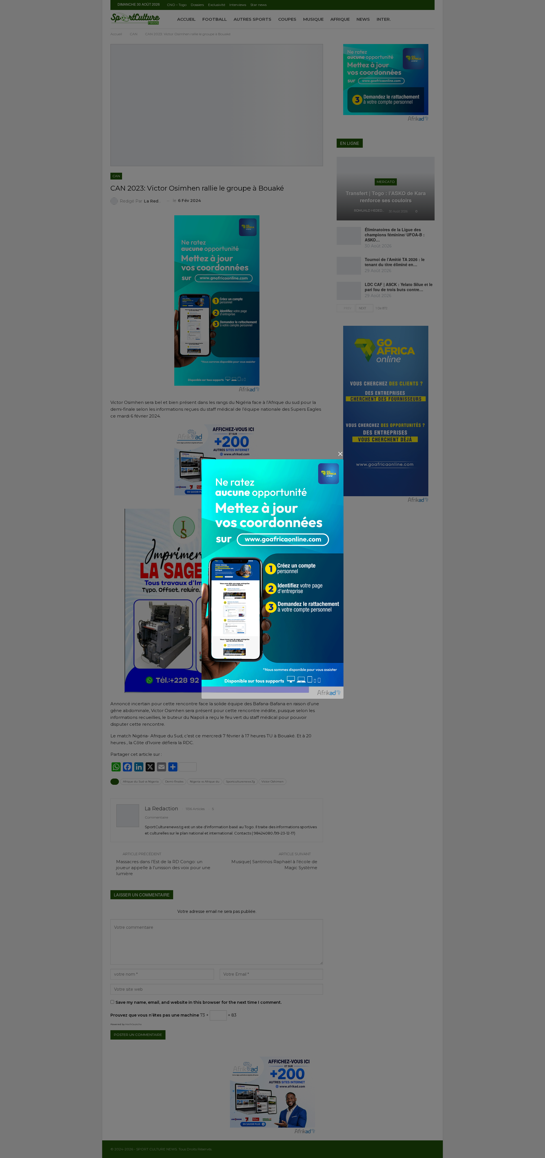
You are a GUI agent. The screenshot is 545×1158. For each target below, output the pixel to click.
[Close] (340, 454)
